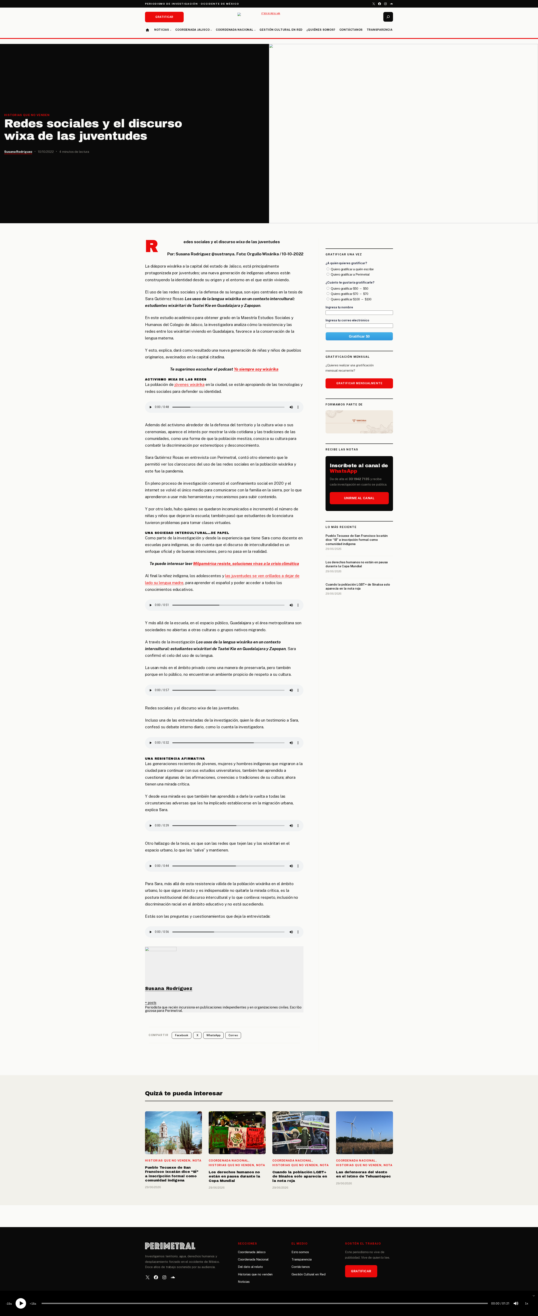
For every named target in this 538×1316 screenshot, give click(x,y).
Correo (233, 1035)
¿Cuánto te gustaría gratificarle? (350, 282)
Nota (197, 1160)
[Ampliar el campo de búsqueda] (388, 17)
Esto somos (300, 1252)
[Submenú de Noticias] (170, 30)
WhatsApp (213, 1035)
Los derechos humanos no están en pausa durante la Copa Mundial (357, 564)
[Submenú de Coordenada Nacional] (255, 30)
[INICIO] (147, 30)
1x (526, 1303)
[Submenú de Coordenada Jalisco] (211, 30)
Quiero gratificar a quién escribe (352, 269)
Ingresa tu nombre (339, 307)
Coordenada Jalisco (252, 1252)
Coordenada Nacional (228, 1160)
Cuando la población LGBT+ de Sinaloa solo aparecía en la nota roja (358, 586)
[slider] (265, 1303)
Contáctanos (300, 1266)
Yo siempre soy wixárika (256, 369)
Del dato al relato (250, 1266)
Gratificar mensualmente (359, 383)
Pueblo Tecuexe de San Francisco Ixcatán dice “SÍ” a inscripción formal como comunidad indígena (357, 540)
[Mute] (516, 1303)
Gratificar (164, 16)
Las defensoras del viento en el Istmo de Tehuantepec (363, 1174)
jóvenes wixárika (189, 384)
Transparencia (301, 1259)
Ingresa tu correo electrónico (347, 320)
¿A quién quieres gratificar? (346, 263)
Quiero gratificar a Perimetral (350, 274)
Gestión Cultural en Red (308, 1274)
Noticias (244, 1281)
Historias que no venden (27, 115)
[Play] (21, 1303)
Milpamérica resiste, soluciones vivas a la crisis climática (246, 563)
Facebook (181, 1035)
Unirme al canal (359, 498)
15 (8, 1303)
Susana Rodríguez (18, 151)
